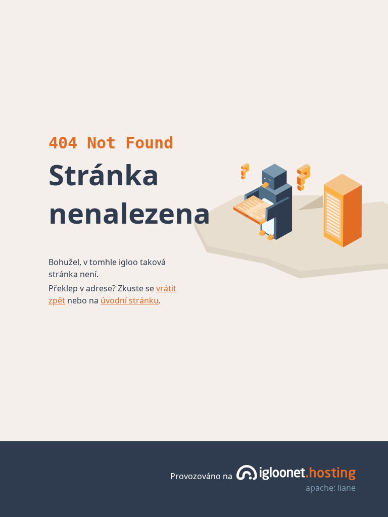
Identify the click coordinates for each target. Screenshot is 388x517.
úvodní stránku (130, 300)
